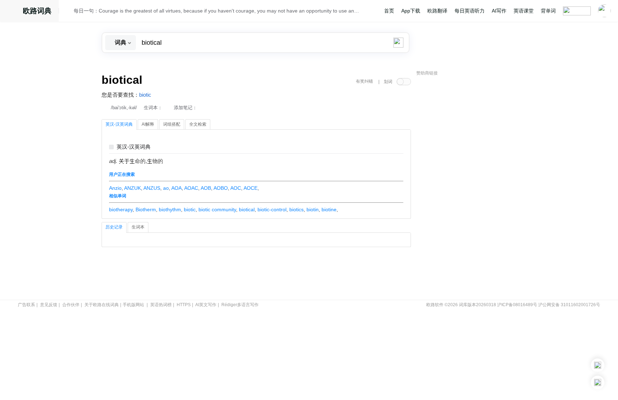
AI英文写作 (205, 304)
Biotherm (146, 209)
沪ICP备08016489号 (517, 304)
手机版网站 (133, 304)
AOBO (221, 188)
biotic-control (272, 209)
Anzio (115, 188)
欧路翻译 (437, 11)
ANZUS (151, 188)
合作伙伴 (70, 304)
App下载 (410, 11)
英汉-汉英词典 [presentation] (119, 124)
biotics (296, 209)
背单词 (548, 11)
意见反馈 (48, 304)
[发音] (68, 11)
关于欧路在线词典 (101, 304)
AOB (206, 188)
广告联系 (26, 304)
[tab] (119, 124)
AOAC (191, 188)
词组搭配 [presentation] (171, 124)
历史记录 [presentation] (114, 227)
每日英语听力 (470, 11)
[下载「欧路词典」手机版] (597, 365)
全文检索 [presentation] (197, 124)
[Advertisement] (470, 188)
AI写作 (499, 11)
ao (166, 188)
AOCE (251, 188)
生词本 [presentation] (138, 227)
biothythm (170, 209)
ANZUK (132, 188)
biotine (329, 209)
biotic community (217, 209)
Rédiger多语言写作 (240, 304)
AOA (176, 188)
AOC (235, 188)
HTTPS (184, 304)
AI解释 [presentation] (148, 124)
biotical (247, 209)
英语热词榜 (161, 304)
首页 (389, 11)
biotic (145, 95)
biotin (312, 209)
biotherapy (121, 209)
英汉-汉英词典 (134, 147)
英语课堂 (524, 11)
